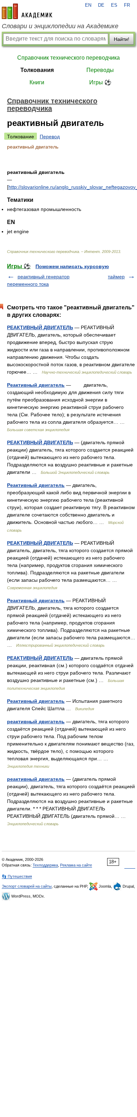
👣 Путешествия (17, 876)
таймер (116, 276)
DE (101, 5)
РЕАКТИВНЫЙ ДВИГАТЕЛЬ (40, 327)
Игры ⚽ (100, 82)
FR (127, 5)
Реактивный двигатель (36, 385)
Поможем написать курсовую (72, 266)
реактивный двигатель (36, 721)
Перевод (50, 136)
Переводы (100, 70)
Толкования (37, 70)
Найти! (121, 39)
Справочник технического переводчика (68, 58)
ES (114, 5)
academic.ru (27, 11)
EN (88, 5)
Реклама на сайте (76, 865)
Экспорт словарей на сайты (27, 886)
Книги (37, 82)
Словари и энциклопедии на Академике (60, 26)
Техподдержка (45, 865)
